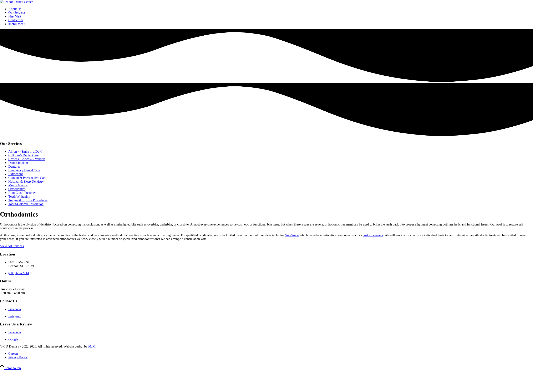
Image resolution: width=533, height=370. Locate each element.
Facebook (14, 309)
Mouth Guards (17, 185)
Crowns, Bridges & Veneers (26, 159)
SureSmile (292, 235)
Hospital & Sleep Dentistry (26, 181)
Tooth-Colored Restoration (26, 204)
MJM (91, 346)
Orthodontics (16, 189)
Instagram (14, 316)
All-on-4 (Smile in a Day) (25, 151)
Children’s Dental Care (23, 155)
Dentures (14, 166)
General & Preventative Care (27, 177)
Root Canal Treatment (22, 192)
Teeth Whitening (19, 196)
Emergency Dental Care (24, 170)
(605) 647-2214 (18, 273)
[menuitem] (270, 9)
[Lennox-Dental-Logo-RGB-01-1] (16, 2)
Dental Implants (18, 162)
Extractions (15, 174)
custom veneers (373, 235)
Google (13, 339)
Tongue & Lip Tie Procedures (27, 200)
